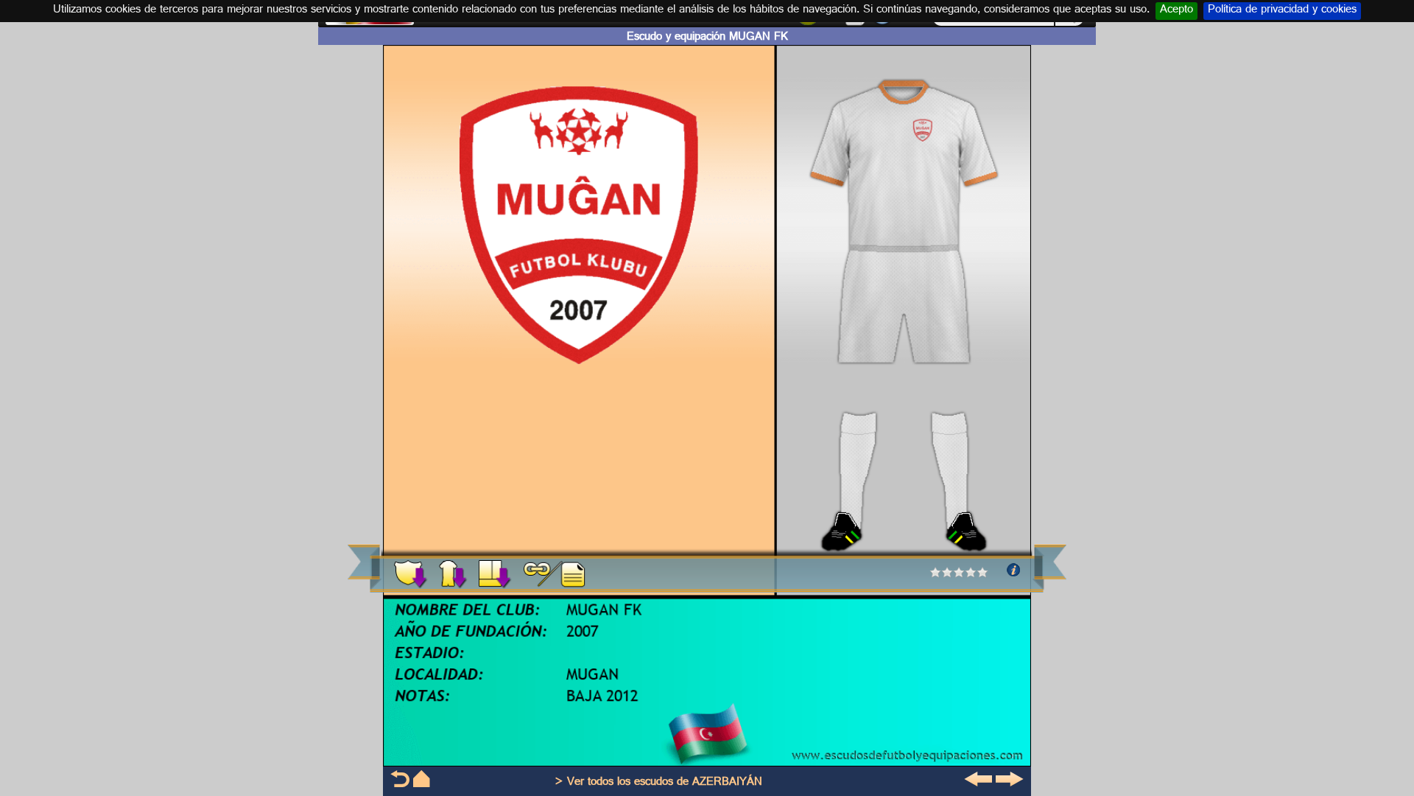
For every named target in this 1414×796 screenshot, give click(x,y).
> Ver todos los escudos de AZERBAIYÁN (658, 783)
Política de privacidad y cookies (1282, 11)
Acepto (1176, 11)
